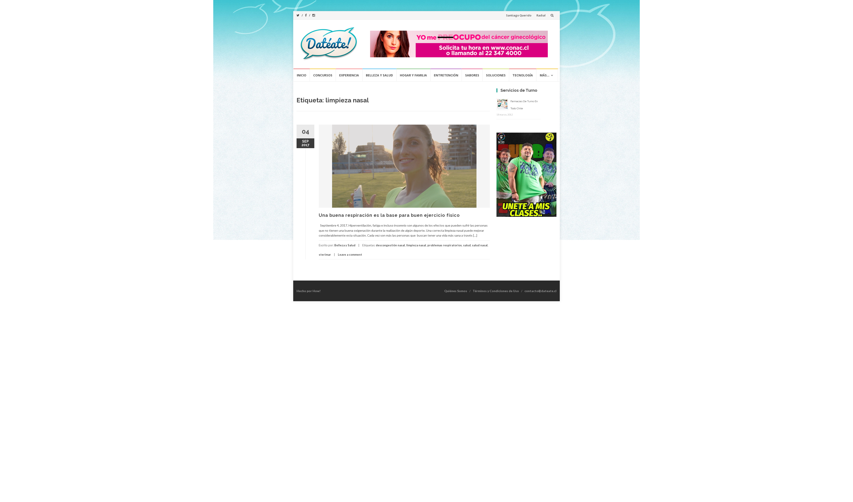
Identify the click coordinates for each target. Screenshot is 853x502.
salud (467, 245)
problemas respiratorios (444, 245)
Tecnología (522, 75)
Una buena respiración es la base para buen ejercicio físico (389, 215)
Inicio (301, 75)
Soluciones (496, 75)
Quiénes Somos (455, 291)
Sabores (472, 75)
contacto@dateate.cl (540, 291)
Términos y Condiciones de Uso (496, 291)
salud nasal (480, 245)
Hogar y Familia (413, 75)
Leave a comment (350, 254)
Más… (544, 75)
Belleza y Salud (379, 75)
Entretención (446, 75)
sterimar (325, 254)
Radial (541, 15)
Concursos (322, 75)
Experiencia (349, 75)
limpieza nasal (416, 245)
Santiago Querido (518, 15)
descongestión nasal (390, 245)
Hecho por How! (309, 291)
